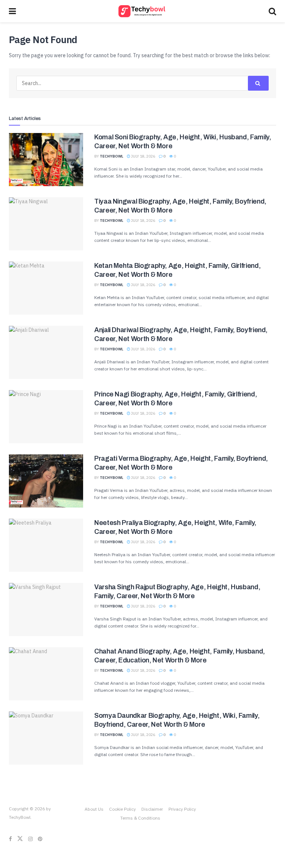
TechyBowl (111, 156)
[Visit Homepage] (142, 11)
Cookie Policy (122, 809)
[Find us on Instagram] (30, 839)
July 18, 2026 (142, 156)
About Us (94, 809)
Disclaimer (152, 809)
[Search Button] (272, 11)
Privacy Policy (182, 809)
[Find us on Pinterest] (40, 839)
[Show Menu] (12, 11)
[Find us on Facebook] (10, 839)
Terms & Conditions (140, 818)
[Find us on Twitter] (20, 839)
